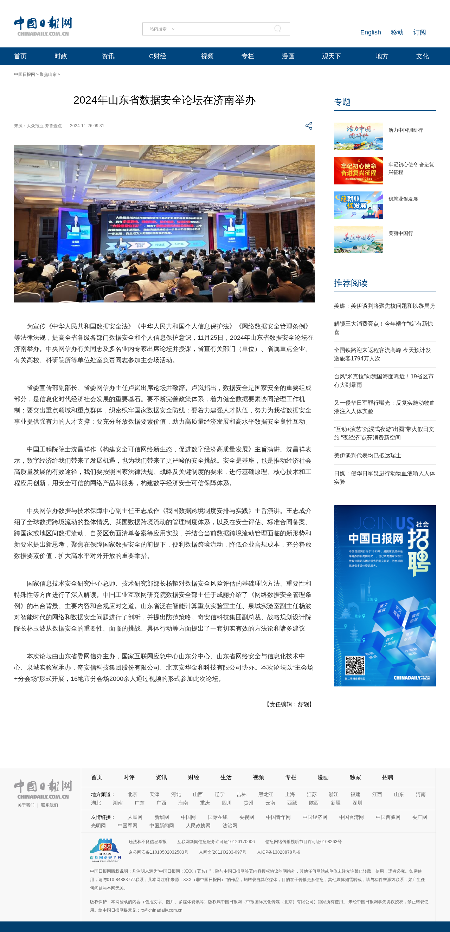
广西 (161, 803)
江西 (377, 794)
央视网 (246, 817)
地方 (382, 56)
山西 (198, 794)
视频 (207, 56)
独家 (355, 777)
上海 (290, 794)
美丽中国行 (400, 233)
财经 (193, 777)
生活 (226, 777)
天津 (154, 794)
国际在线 (217, 817)
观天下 (331, 56)
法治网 (230, 825)
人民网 (135, 817)
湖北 (96, 803)
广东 (139, 803)
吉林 (241, 794)
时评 (129, 777)
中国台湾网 (351, 817)
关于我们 (26, 805)
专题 (342, 101)
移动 (397, 32)
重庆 (205, 803)
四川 (227, 803)
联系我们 (49, 805)
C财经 (157, 56)
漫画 (288, 56)
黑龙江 (265, 794)
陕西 (314, 803)
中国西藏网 (388, 817)
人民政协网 (198, 825)
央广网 (419, 817)
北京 (132, 794)
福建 (355, 794)
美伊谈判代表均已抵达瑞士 (367, 455)
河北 (176, 794)
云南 (270, 803)
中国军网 (127, 825)
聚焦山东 (48, 74)
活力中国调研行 (405, 130)
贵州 (248, 803)
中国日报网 (24, 74)
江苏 (312, 794)
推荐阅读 (351, 283)
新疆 (336, 803)
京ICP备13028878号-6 (278, 852)
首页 (20, 56)
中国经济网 (315, 817)
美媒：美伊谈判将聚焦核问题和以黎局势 (384, 306)
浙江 (334, 794)
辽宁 (220, 794)
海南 (183, 803)
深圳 (357, 803)
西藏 (292, 803)
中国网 (188, 817)
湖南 (118, 803)
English (370, 32)
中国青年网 (278, 817)
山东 (399, 794)
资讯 (108, 56)
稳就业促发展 (403, 199)
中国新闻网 (161, 825)
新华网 (161, 817)
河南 (421, 794)
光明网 (98, 825)
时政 (60, 56)
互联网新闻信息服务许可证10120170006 (216, 841)
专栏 (248, 56)
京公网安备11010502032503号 (158, 852)
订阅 (419, 32)
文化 (422, 56)
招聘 (387, 777)
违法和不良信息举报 (148, 841)
